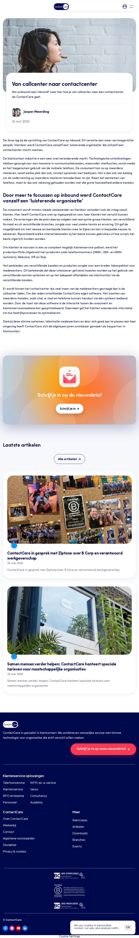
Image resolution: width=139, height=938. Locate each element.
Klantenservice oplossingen (23, 775)
